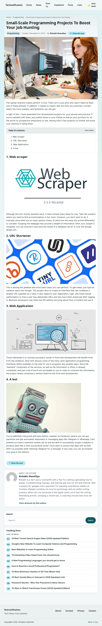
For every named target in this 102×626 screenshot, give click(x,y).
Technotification (14, 5)
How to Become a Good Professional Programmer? (36, 566)
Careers (92, 611)
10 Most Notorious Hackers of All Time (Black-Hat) (36, 571)
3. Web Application (20, 144)
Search (90, 520)
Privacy (80, 611)
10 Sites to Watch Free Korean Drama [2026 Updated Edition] (41, 588)
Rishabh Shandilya (58, 33)
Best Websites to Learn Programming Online (32, 549)
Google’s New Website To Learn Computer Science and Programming (44, 544)
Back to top (93, 622)
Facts (70, 5)
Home (29, 5)
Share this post (77, 33)
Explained (59, 5)
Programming (13, 33)
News (38, 5)
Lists (79, 5)
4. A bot (14, 148)
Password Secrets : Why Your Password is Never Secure (38, 583)
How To (48, 5)
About (58, 611)
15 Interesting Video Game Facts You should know (35, 555)
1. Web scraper (18, 136)
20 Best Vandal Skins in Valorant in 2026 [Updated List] (38, 577)
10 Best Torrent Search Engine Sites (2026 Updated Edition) (40, 538)
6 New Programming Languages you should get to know (38, 560)
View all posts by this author (32, 503)
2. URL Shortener (19, 140)
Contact (69, 611)
